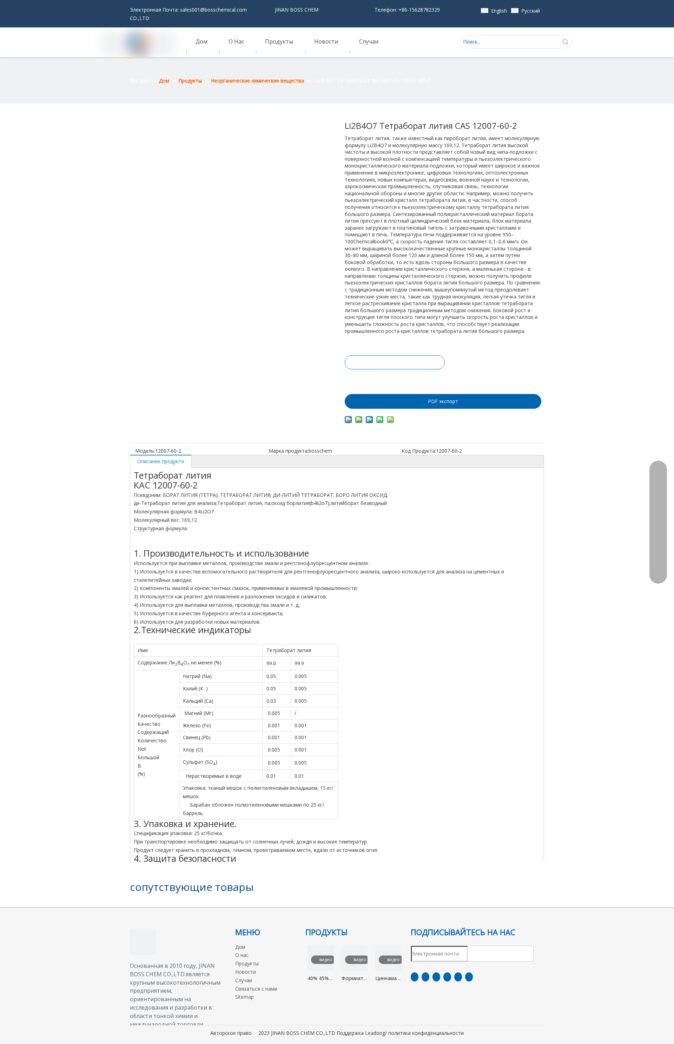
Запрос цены (394, 362)
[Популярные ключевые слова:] (565, 41)
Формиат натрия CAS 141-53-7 (352, 978)
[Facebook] (414, 976)
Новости (245, 972)
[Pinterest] (469, 976)
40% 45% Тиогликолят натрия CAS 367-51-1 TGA (321, 978)
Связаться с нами (256, 988)
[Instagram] (458, 976)
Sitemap (244, 996)
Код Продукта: (419, 450)
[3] (143, 942)
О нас (242, 955)
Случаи (243, 980)
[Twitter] (436, 976)
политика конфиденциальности (426, 1033)
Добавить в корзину (394, 380)
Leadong (375, 1033)
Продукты (247, 963)
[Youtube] (447, 976)
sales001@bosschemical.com (213, 9)
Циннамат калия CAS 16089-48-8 (388, 978)
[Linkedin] (425, 976)
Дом (240, 947)
